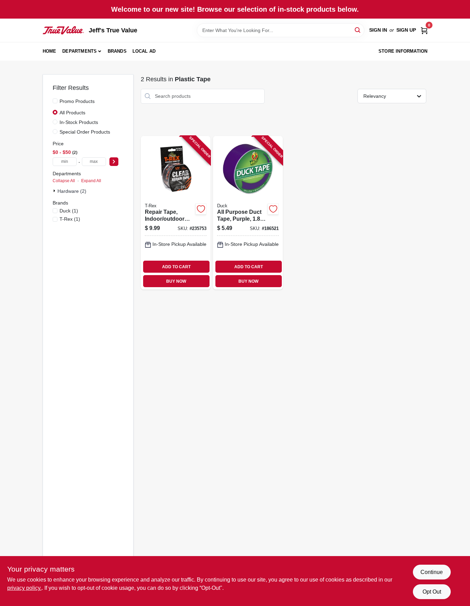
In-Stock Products (79, 122)
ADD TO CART (176, 266)
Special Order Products (85, 132)
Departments (79, 51)
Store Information (402, 51)
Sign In (378, 30)
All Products (72, 112)
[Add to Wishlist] (200, 209)
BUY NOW (176, 281)
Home (49, 51)
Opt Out (432, 592)
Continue (431, 572)
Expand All (91, 180)
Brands (117, 51)
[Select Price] (113, 161)
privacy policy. (24, 588)
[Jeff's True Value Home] (63, 30)
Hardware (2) (71, 191)
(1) (69, 210)
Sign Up (406, 30)
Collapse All (64, 180)
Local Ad (144, 51)
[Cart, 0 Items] (424, 30)
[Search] (358, 29)
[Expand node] (55, 190)
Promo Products (77, 101)
